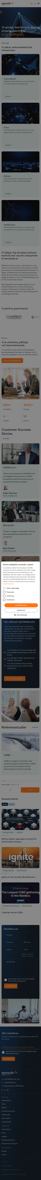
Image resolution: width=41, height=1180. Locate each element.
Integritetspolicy (8, 584)
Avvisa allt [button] (21, 610)
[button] (20, 615)
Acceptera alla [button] (21, 605)
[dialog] (20, 590)
